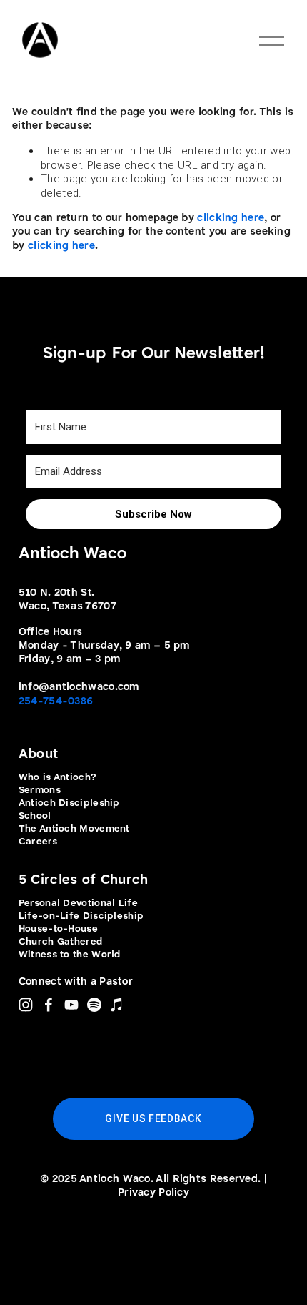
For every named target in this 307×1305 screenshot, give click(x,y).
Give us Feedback (153, 1118)
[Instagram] (26, 1005)
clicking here (230, 218)
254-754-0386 (56, 701)
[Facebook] (48, 1005)
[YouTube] (71, 1005)
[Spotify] (94, 1005)
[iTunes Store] (117, 1005)
